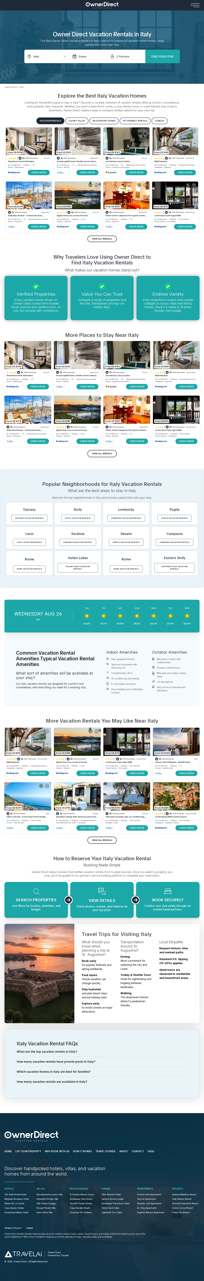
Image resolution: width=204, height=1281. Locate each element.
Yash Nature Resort (181, 1199)
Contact (138, 1151)
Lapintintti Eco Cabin (111, 1212)
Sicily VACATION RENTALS (78, 518)
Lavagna (109, 823)
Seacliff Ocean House (81, 1203)
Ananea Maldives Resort (184, 1194)
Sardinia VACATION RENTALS (77, 542)
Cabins (105, 1189)
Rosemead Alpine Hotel (16, 1212)
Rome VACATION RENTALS (29, 569)
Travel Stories (105, 1151)
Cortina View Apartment (149, 1194)
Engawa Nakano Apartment (151, 1212)
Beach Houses (79, 1189)
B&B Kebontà (160, 161)
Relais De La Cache (14, 1203)
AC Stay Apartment (146, 1207)
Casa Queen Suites (14, 1207)
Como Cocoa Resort (182, 1207)
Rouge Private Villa (46, 1207)
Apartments (145, 1189)
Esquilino (19, 221)
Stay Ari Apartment (146, 1199)
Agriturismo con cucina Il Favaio (72, 215)
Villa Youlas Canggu (46, 1203)
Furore (158, 768)
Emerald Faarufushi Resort (185, 1203)
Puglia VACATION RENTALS (174, 518)
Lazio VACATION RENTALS (29, 542)
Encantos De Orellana (81, 1212)
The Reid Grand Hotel (15, 1194)
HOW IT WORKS (82, 1151)
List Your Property (28, 1151)
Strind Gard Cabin (110, 1207)
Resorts (177, 1189)
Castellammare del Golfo (66, 823)
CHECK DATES (38, 172)
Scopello (82, 823)
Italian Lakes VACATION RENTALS (78, 567)
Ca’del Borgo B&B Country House (171, 816)
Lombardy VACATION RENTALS (126, 518)
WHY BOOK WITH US (57, 1151)
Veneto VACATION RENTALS (126, 542)
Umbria (59, 221)
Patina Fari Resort (181, 1212)
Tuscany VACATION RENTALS (29, 518)
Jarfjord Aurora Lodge (112, 1199)
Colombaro (171, 221)
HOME (8, 1151)
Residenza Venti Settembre (21, 161)
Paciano (68, 221)
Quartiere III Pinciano (120, 167)
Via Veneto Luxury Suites (118, 161)
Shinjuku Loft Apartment (149, 1203)
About (123, 1151)
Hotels (9, 1189)
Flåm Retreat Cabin (111, 1194)
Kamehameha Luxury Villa (49, 1194)
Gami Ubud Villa (44, 1212)
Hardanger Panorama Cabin (115, 1203)
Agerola (167, 167)
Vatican (67, 167)
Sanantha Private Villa (47, 1199)
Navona (115, 221)
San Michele (168, 768)
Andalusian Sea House (81, 1199)
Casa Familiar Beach (80, 1207)
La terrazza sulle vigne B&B (167, 215)
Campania (158, 167)
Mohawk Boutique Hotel (16, 1199)
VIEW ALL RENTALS (102, 238)
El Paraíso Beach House (82, 1194)
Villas (40, 1189)
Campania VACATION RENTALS (175, 542)
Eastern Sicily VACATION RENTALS (175, 567)
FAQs (151, 1151)
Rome (10, 167)
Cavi (116, 823)
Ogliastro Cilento (172, 823)
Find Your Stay (162, 56)
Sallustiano (19, 167)
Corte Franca (159, 221)
